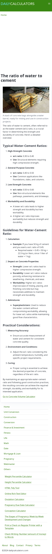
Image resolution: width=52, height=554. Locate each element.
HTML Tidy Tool (12, 488)
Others (7, 469)
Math (6, 443)
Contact (20, 545)
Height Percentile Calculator (18, 482)
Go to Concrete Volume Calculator (19, 396)
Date (6, 448)
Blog (12, 545)
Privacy (29, 545)
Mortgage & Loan (12, 453)
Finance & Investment (14, 427)
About (5, 545)
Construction (10, 417)
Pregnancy (9, 458)
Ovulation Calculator (14, 499)
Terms (37, 545)
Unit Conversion (11, 412)
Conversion (9, 422)
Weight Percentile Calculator (18, 476)
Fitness (7, 432)
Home (7, 406)
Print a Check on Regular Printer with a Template (23, 527)
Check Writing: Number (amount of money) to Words (25, 536)
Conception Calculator (15, 510)
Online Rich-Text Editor (15, 493)
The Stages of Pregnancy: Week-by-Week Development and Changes (24, 518)
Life (5, 438)
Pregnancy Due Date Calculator (20, 505)
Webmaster (9, 464)
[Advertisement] (26, 46)
